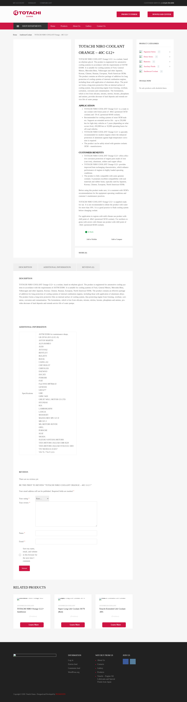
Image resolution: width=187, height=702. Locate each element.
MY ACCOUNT (18, 3)
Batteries (147, 62)
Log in (70, 660)
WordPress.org (73, 672)
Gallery (88, 26)
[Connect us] (126, 661)
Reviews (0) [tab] (88, 267)
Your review (24, 503)
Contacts (100, 664)
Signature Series (150, 52)
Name (22, 533)
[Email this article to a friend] (112, 252)
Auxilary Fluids (149, 66)
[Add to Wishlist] (46, 599)
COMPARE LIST (46, 3)
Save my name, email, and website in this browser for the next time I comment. (30, 555)
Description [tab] (25, 267)
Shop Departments (31, 26)
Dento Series (148, 57)
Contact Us (101, 26)
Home (53, 26)
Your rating (24, 499)
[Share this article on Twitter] (98, 252)
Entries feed (72, 664)
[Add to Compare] (46, 604)
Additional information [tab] (57, 267)
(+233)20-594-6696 (167, 3)
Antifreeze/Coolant (26, 35)
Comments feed (74, 668)
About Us (76, 26)
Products (64, 26)
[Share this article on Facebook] (93, 252)
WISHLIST (32, 3)
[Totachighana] (27, 17)
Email (22, 542)
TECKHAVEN (60, 694)
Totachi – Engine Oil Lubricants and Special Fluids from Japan (106, 679)
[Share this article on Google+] (102, 252)
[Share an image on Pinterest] (107, 252)
